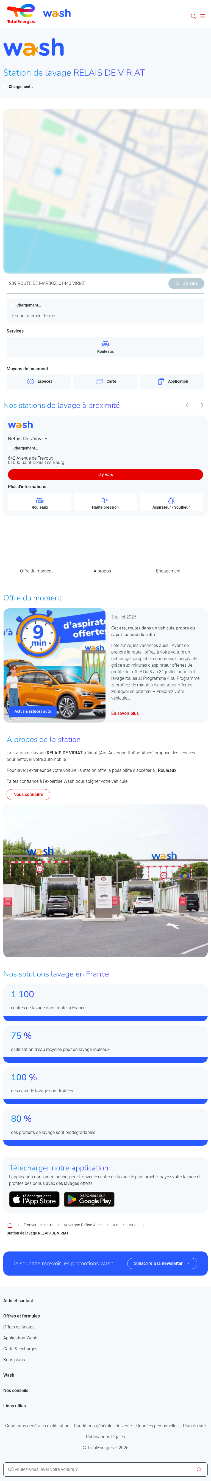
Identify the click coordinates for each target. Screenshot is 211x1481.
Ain (115, 1225)
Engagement (168, 571)
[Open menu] (203, 16)
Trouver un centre (38, 1225)
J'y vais (105, 474)
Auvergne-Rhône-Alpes (83, 1225)
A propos (102, 571)
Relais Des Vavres (28, 438)
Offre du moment (36, 571)
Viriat (133, 1225)
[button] (193, 16)
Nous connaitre (28, 794)
